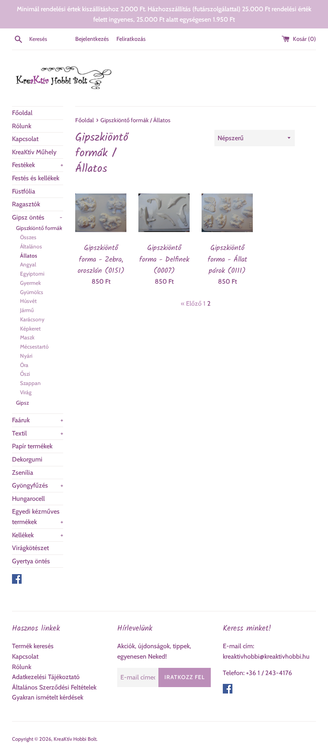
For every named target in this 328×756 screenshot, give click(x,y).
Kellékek (37, 535)
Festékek (37, 165)
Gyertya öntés (31, 561)
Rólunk (21, 126)
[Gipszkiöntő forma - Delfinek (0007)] (164, 212)
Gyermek (30, 283)
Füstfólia (23, 191)
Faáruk (37, 420)
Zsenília (22, 472)
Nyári (26, 356)
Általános (31, 246)
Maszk (27, 337)
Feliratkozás (131, 38)
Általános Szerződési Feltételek (54, 687)
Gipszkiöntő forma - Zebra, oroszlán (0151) (101, 259)
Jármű (27, 310)
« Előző (191, 303)
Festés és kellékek (35, 178)
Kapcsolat (25, 139)
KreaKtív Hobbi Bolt (75, 739)
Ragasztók (26, 204)
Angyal (28, 264)
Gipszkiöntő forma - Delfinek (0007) (164, 259)
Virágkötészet (30, 548)
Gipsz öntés (37, 217)
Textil (37, 433)
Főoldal (22, 113)
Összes (28, 237)
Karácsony (32, 319)
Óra (24, 365)
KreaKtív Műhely (34, 152)
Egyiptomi (32, 273)
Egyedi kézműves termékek (37, 517)
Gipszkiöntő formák (39, 228)
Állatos (28, 255)
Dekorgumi (27, 459)
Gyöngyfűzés (37, 485)
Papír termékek (32, 446)
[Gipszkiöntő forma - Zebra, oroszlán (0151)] (100, 212)
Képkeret (30, 328)
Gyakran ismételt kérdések (47, 697)
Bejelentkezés (92, 38)
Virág (26, 392)
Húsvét (28, 301)
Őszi (25, 374)
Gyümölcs (31, 292)
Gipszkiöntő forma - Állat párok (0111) (227, 259)
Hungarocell (28, 498)
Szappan (30, 383)
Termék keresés (33, 646)
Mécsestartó (34, 346)
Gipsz (22, 402)
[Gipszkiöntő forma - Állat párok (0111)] (227, 212)
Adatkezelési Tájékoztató (46, 677)
